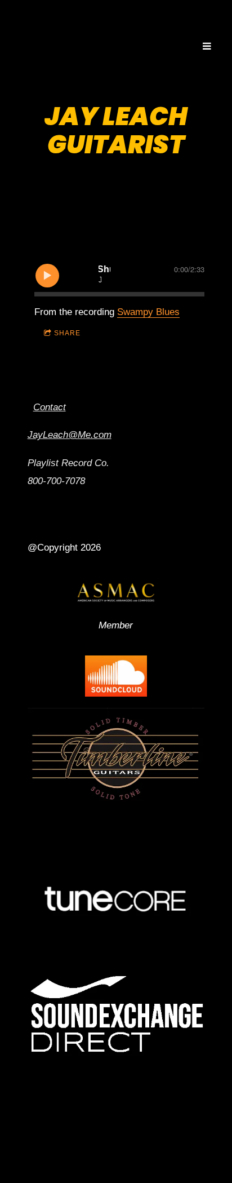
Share (67, 333)
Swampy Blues (148, 312)
